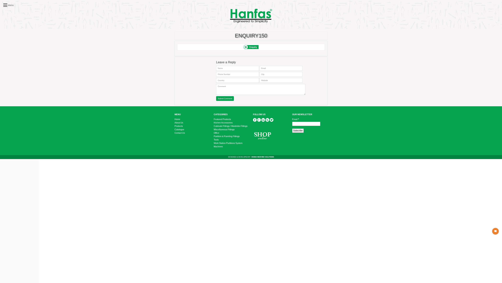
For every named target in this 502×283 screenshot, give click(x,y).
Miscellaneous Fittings (14, 54)
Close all (15, 40)
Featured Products (12, 43)
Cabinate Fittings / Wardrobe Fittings (230, 126)
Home (177, 119)
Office (7, 57)
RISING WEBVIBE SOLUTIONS (262, 157)
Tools (6, 64)
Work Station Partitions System (18, 67)
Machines (8, 71)
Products (179, 126)
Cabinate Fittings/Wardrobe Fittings (20, 50)
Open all (6, 40)
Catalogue (179, 129)
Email (295, 119)
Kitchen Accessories (13, 47)
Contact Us (180, 133)
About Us (179, 123)
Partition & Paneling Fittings (17, 60)
